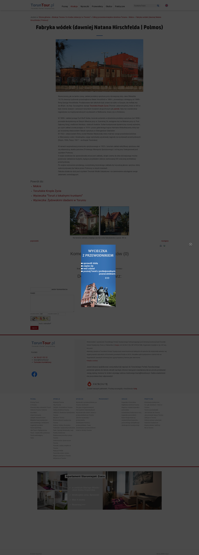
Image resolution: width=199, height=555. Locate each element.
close (190, 244)
